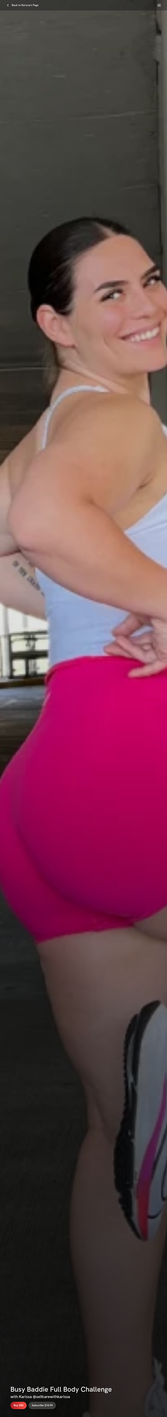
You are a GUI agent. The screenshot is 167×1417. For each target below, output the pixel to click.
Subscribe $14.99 (42, 1405)
